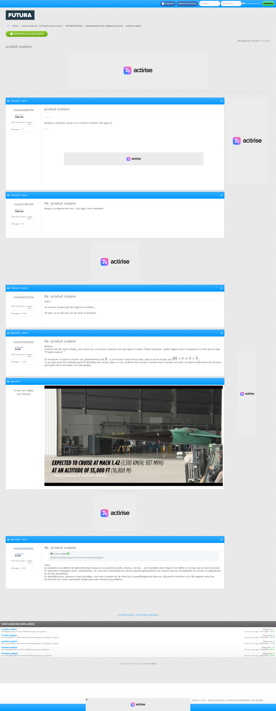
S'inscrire (168, 3)
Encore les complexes (146, 614)
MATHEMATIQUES (74, 25)
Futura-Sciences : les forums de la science (42, 25)
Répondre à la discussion (26, 34)
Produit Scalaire (9, 647)
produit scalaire (126, 614)
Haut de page (257, 700)
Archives (195, 700)
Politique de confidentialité (238, 700)
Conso (203, 700)
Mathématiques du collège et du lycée (104, 25)
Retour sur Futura (187, 3)
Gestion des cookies (216, 700)
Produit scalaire (9, 629)
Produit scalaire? (9, 653)
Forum (16, 25)
